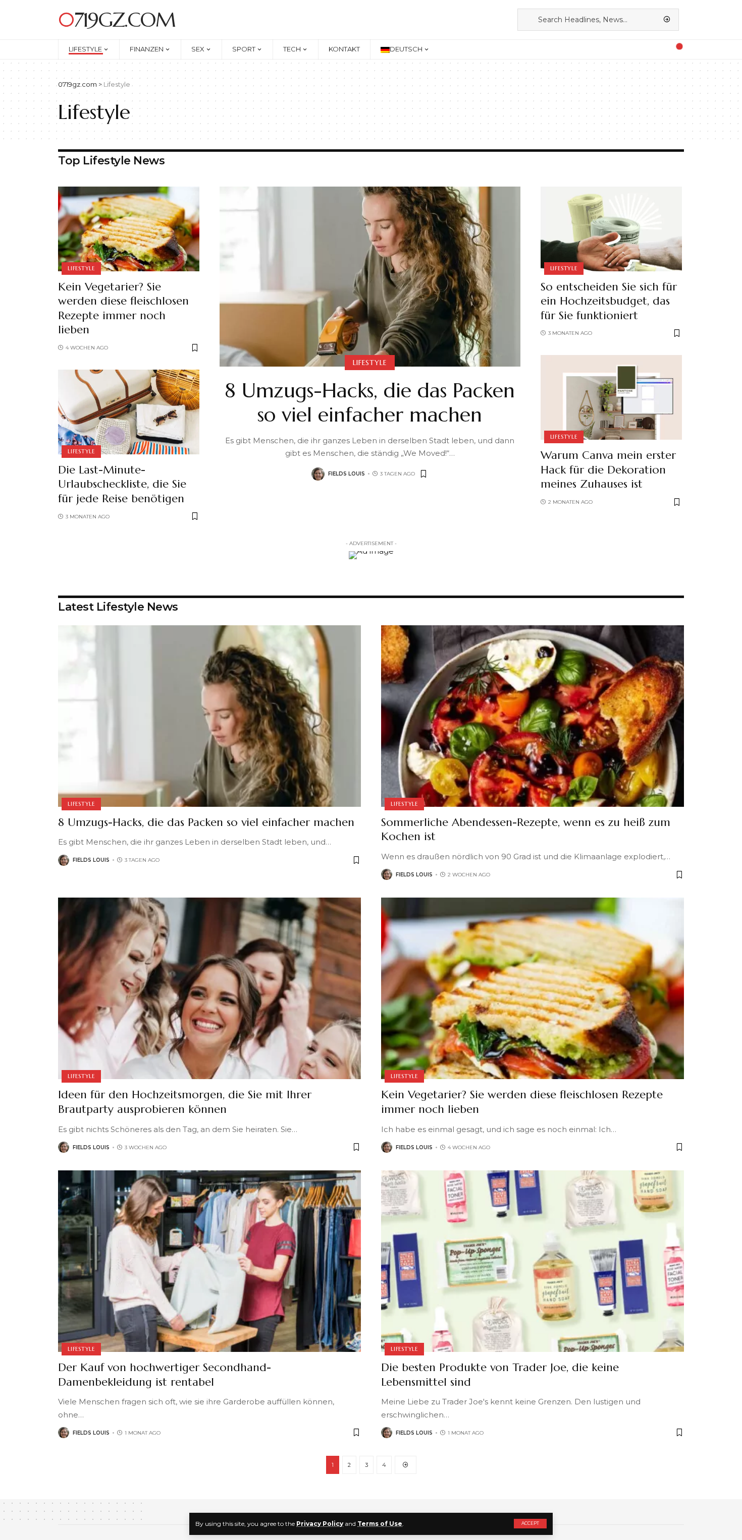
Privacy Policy (319, 1523)
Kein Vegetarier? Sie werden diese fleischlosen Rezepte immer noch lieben (123, 308)
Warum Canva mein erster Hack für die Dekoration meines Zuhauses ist (608, 469)
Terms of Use (379, 1523)
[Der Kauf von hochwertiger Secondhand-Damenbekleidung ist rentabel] (209, 1261)
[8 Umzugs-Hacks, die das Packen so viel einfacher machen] (370, 277)
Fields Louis (346, 473)
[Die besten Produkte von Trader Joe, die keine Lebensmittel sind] (532, 1261)
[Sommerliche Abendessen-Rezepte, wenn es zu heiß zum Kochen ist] (532, 716)
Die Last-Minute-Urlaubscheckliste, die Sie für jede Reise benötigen (122, 484)
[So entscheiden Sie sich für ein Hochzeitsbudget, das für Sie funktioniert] (611, 229)
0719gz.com (116, 20)
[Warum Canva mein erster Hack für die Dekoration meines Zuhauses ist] (611, 397)
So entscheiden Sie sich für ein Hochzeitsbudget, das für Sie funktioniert (609, 301)
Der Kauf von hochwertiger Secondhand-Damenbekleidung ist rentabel (164, 1374)
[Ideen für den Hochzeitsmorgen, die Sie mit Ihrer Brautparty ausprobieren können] (209, 988)
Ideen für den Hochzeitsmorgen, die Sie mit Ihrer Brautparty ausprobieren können (184, 1102)
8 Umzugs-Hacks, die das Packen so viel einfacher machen (370, 402)
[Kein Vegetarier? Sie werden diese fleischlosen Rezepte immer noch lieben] (128, 229)
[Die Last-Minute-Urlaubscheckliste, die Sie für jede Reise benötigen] (128, 412)
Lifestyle (81, 268)
